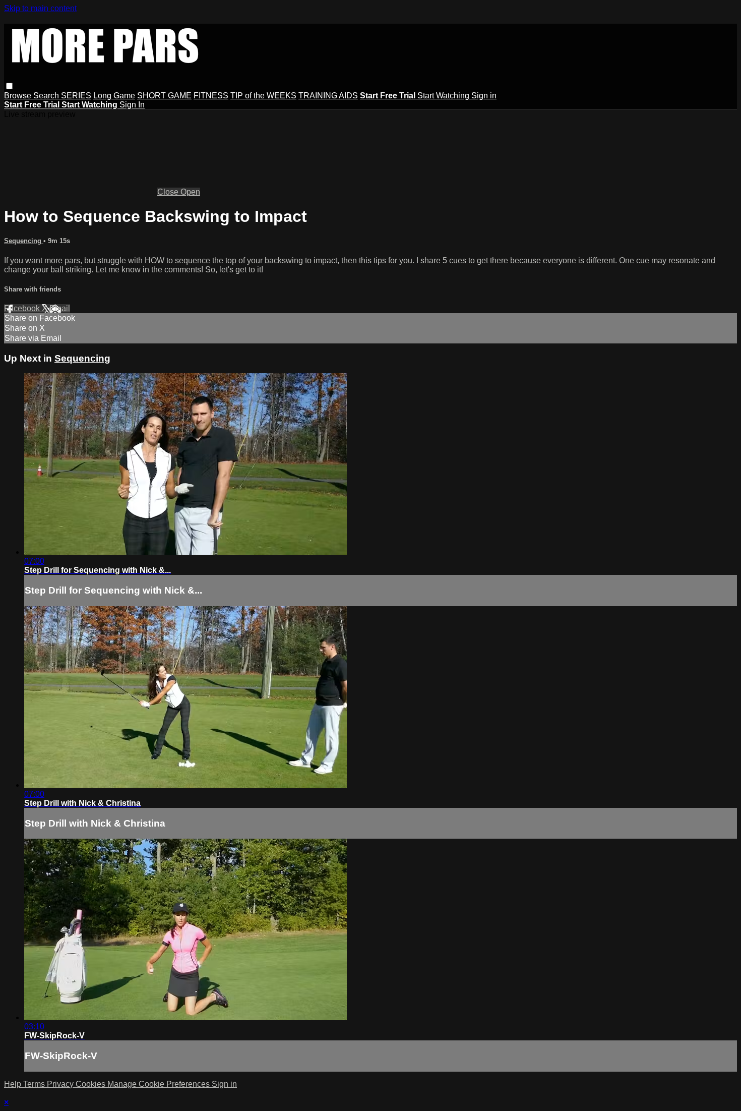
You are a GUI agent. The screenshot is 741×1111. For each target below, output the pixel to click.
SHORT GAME (164, 95)
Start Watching (444, 95)
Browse (18, 95)
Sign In (132, 104)
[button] (9, 86)
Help (13, 1084)
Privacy (61, 1084)
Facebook (23, 308)
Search (47, 95)
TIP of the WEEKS (263, 95)
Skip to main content (40, 8)
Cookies (91, 1084)
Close (168, 192)
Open (190, 192)
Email (59, 308)
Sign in (484, 95)
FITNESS (211, 95)
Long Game (114, 95)
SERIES (76, 95)
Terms (35, 1084)
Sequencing (23, 241)
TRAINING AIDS (328, 95)
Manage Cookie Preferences (159, 1084)
